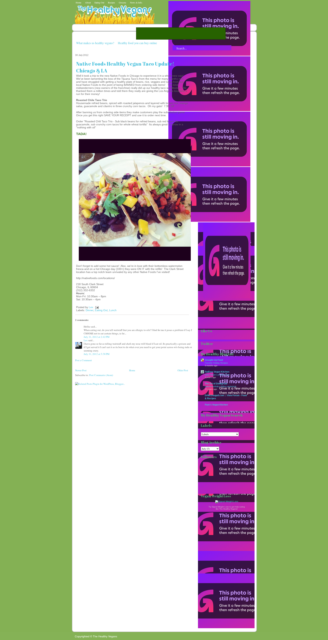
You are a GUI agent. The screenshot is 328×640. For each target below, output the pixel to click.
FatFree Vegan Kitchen (217, 371)
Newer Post (81, 370)
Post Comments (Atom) (101, 375)
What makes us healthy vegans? (95, 43)
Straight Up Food (214, 360)
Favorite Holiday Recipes (216, 363)
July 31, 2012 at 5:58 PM (97, 354)
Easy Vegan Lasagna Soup (217, 375)
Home (78, 2)
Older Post (182, 370)
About (88, 2)
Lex (91, 307)
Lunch (113, 310)
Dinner (89, 310)
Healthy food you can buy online (137, 43)
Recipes (111, 2)
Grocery (122, 2)
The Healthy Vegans (105, 636)
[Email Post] (96, 307)
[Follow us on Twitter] (209, 110)
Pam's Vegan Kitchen (216, 404)
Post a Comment (83, 360)
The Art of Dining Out (216, 383)
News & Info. (136, 2)
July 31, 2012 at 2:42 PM (97, 337)
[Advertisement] (180, 33)
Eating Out (99, 2)
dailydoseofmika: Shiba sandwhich (220, 386)
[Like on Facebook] (209, 165)
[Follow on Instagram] (209, 220)
